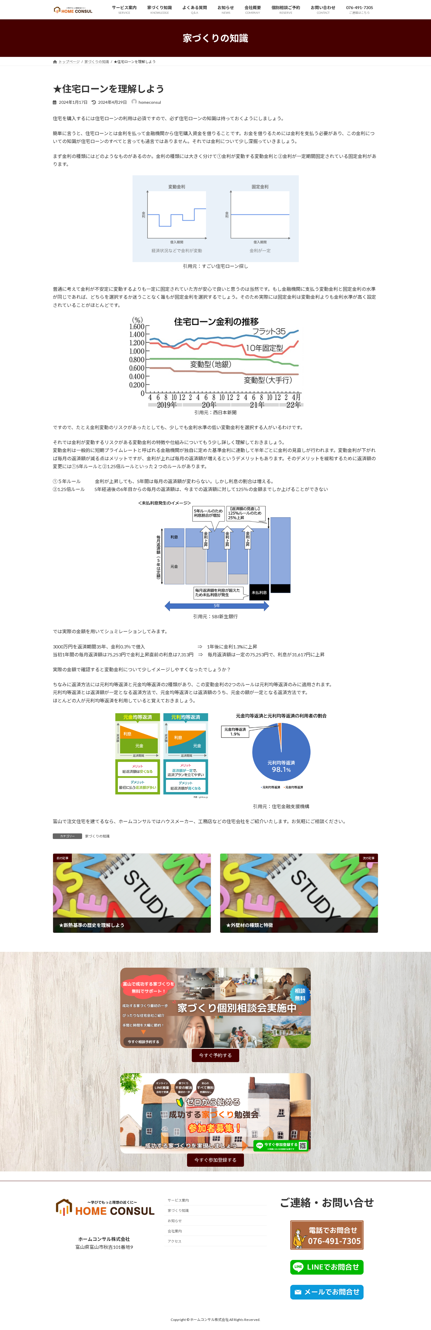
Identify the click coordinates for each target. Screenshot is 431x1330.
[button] (215, 1055)
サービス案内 (178, 1200)
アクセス (174, 1241)
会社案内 (175, 1231)
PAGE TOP (415, 1284)
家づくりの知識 (97, 836)
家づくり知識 (178, 1210)
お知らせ (175, 1221)
